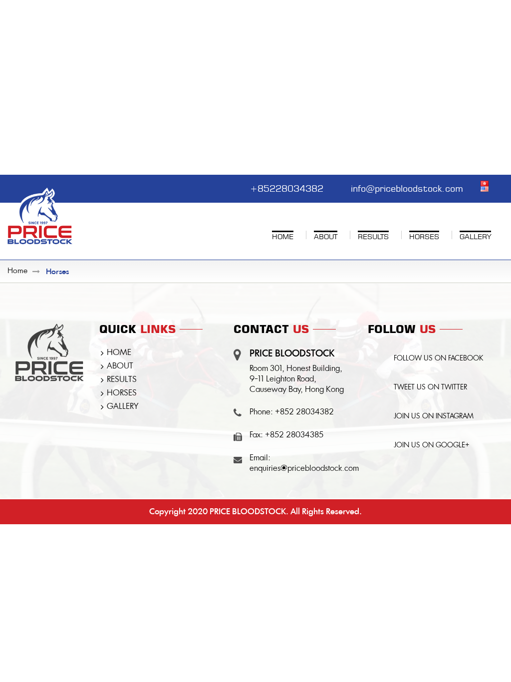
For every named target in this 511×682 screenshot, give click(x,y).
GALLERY (122, 407)
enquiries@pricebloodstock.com (304, 469)
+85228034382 (286, 187)
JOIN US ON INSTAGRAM (434, 416)
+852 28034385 (294, 435)
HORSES (122, 393)
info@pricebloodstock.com (407, 187)
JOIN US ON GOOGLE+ (432, 445)
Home (17, 271)
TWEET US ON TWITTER (430, 387)
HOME (119, 353)
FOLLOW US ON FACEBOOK (438, 358)
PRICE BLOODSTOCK (248, 511)
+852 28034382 (304, 412)
